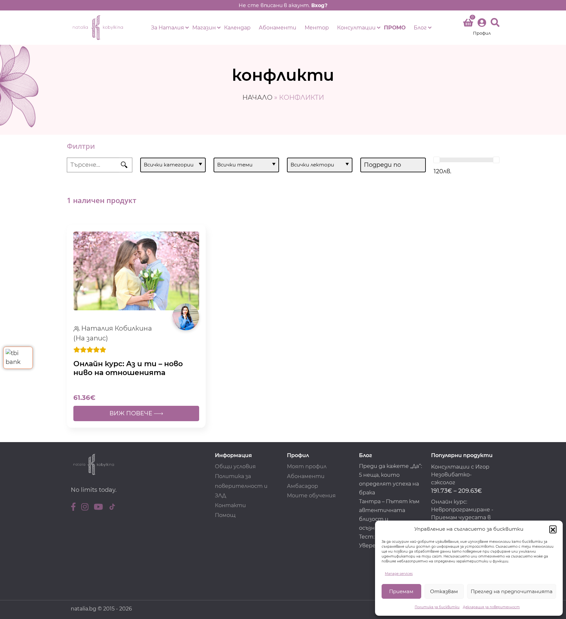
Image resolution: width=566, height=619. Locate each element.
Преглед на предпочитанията (512, 591)
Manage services (399, 574)
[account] (482, 27)
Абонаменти (277, 28)
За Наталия (167, 28)
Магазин (204, 28)
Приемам (401, 591)
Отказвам (444, 591)
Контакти (230, 505)
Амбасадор (302, 486)
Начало (257, 97)
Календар (237, 28)
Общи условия (235, 466)
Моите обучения (311, 495)
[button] (553, 529)
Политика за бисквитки (437, 607)
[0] (468, 23)
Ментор (317, 28)
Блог (420, 28)
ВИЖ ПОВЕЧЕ (131, 413)
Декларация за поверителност (491, 607)
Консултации (356, 28)
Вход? (319, 5)
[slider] (436, 160)
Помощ (225, 515)
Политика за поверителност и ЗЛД (241, 486)
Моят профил (307, 466)
